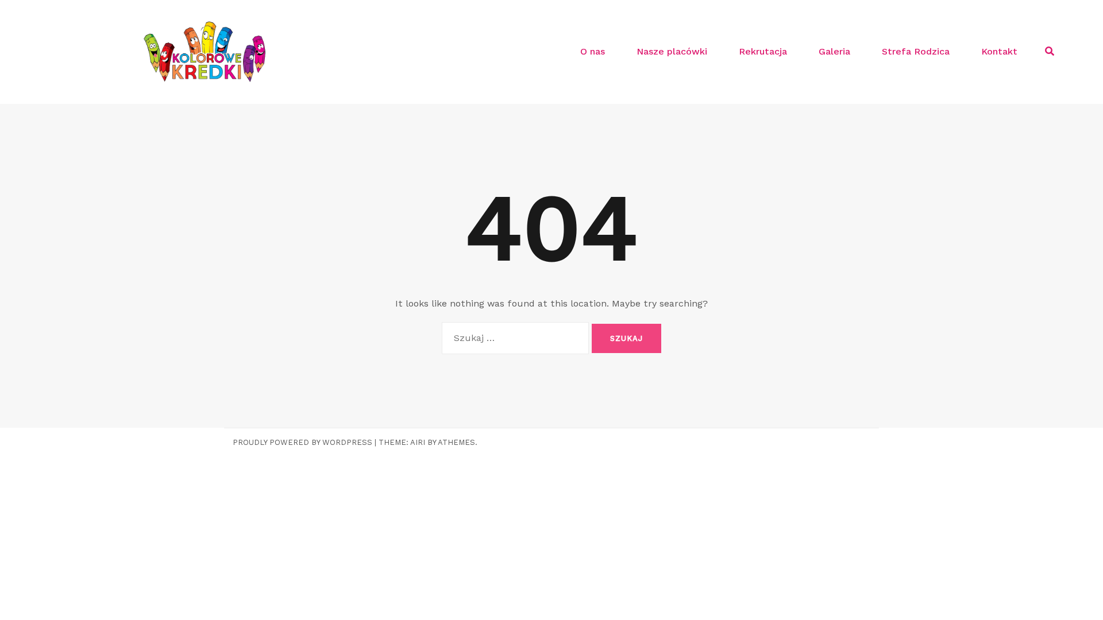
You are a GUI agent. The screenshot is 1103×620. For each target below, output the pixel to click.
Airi (417, 442)
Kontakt (999, 51)
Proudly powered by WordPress (302, 442)
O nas (592, 51)
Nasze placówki (672, 51)
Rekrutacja (763, 51)
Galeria (834, 51)
